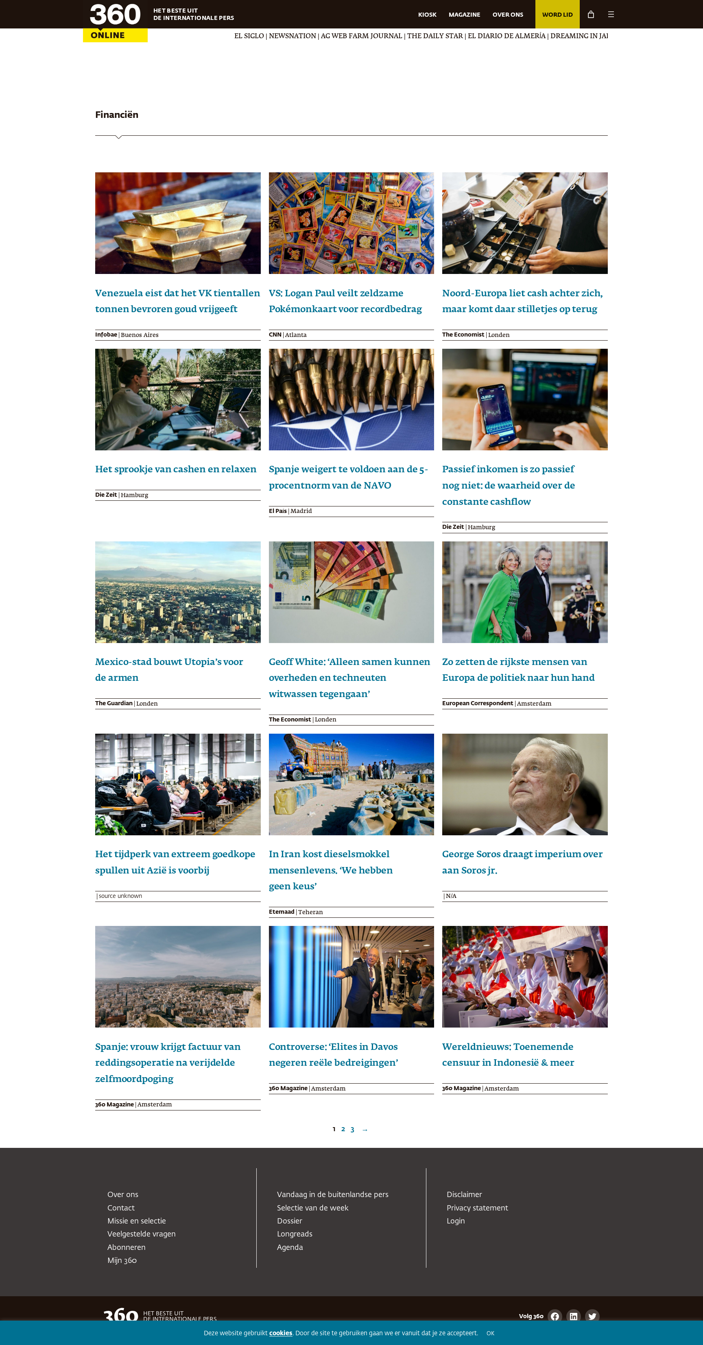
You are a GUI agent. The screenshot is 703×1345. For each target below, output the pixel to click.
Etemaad (282, 912)
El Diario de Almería (442, 36)
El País (278, 511)
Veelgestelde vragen (141, 1234)
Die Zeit (106, 495)
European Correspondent (477, 703)
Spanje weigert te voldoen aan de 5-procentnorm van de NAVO (349, 478)
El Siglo (184, 36)
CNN (275, 335)
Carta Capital (599, 36)
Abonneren (126, 1248)
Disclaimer (464, 1195)
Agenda (290, 1248)
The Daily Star (370, 36)
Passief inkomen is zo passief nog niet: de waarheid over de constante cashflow (508, 485)
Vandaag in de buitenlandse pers (333, 1195)
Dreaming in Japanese (527, 36)
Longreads (294, 1234)
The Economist (463, 335)
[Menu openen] (611, 14)
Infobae (106, 335)
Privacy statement (477, 1208)
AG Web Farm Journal (297, 36)
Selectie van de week (313, 1208)
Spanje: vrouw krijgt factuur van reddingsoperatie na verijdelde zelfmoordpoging (168, 1063)
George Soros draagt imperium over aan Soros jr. (522, 863)
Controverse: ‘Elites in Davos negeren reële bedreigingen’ (333, 1055)
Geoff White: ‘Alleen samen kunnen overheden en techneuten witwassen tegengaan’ (350, 678)
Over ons (122, 1195)
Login (456, 1221)
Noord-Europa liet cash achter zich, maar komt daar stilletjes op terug (522, 302)
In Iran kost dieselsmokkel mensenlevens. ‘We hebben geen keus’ (331, 870)
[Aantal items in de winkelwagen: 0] (591, 14)
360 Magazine (114, 1105)
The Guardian (114, 703)
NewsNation (227, 36)
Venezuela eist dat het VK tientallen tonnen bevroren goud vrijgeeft (177, 302)
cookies (281, 1333)
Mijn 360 (122, 1261)
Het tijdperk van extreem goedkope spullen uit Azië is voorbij (175, 863)
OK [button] (490, 1333)
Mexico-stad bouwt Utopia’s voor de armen (169, 670)
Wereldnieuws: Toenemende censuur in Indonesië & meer (508, 1055)
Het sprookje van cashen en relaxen (176, 469)
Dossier (289, 1221)
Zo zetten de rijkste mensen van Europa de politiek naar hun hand (518, 670)
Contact (121, 1208)
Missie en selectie (136, 1221)
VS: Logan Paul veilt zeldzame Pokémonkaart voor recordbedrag (345, 302)
